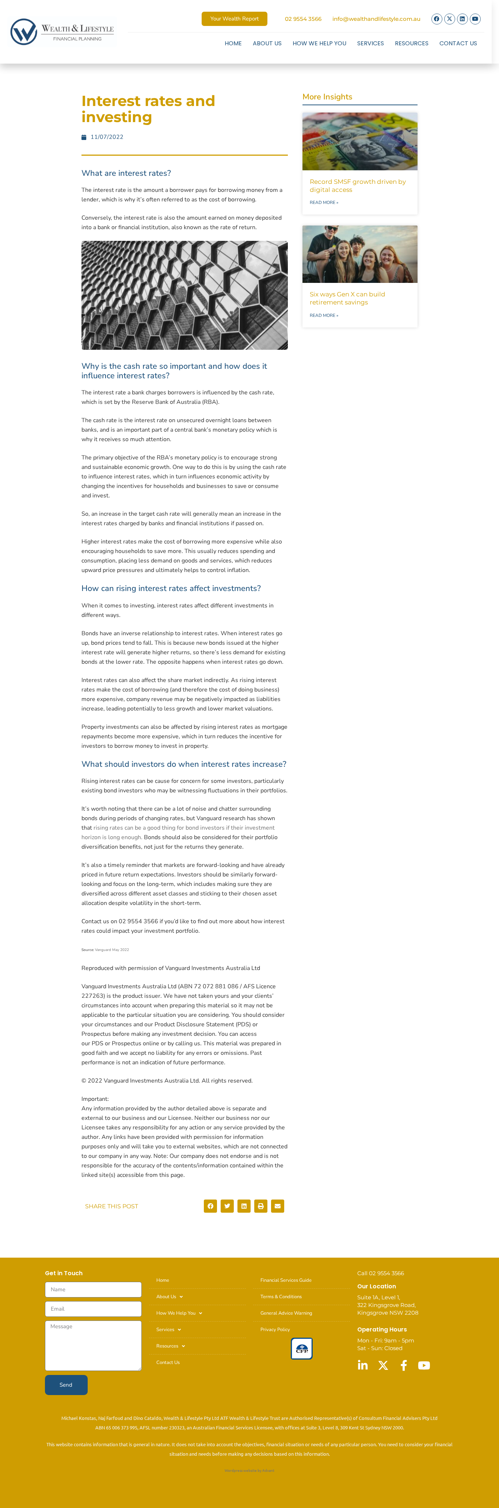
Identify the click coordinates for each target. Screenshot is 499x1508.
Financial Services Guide (286, 1280)
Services (370, 43)
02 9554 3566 (303, 18)
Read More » (324, 202)
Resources (411, 43)
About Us (267, 43)
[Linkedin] (462, 19)
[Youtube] (475, 19)
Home (233, 43)
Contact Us (458, 43)
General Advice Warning (286, 1313)
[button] (210, 1206)
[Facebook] (436, 19)
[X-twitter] (449, 19)
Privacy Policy (275, 1329)
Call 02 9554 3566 (380, 1273)
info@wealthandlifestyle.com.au (376, 18)
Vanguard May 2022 (112, 949)
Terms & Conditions (281, 1296)
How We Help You (319, 43)
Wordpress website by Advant (249, 1470)
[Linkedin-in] (362, 1365)
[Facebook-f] (403, 1365)
